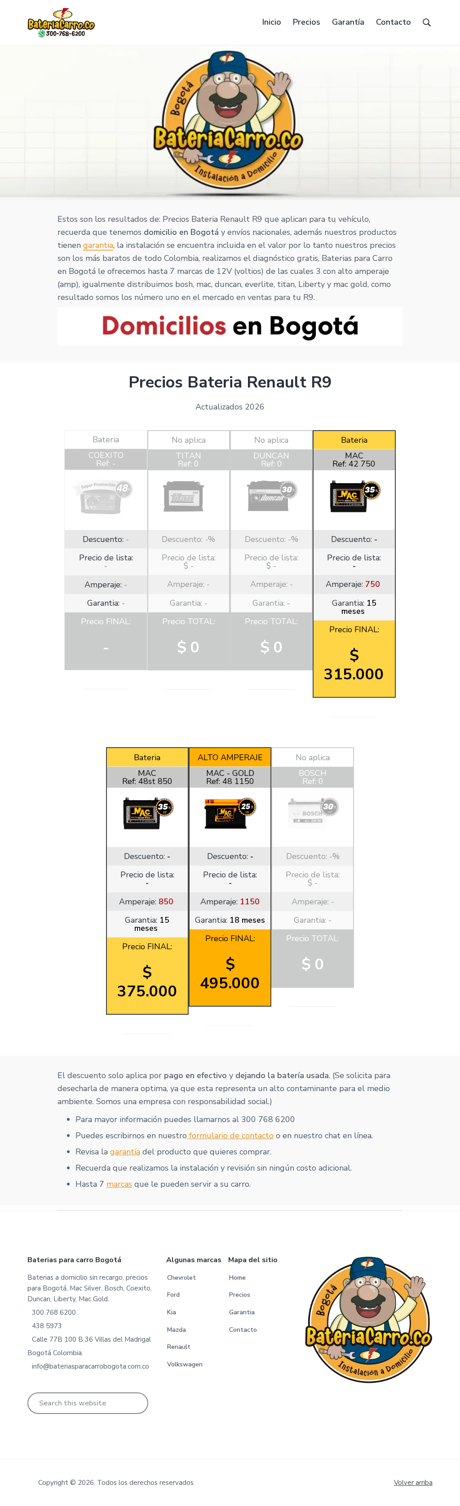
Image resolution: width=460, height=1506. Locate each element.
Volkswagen (185, 1364)
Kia (171, 1312)
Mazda (176, 1329)
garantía (125, 1151)
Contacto (243, 1329)
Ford (173, 1294)
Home (237, 1277)
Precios (239, 1294)
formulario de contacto (230, 1135)
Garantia (242, 1312)
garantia (98, 245)
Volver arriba (413, 1482)
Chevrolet (181, 1277)
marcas (119, 1184)
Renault (178, 1347)
